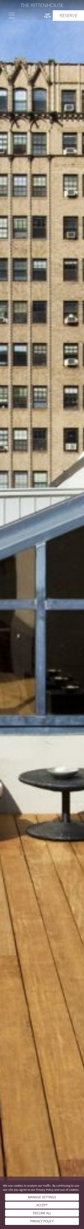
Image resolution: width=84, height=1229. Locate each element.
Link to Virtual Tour (47, 15)
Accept (42, 1205)
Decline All (42, 1213)
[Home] (42, 5)
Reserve (68, 15)
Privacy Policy (45, 1190)
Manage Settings (42, 1197)
